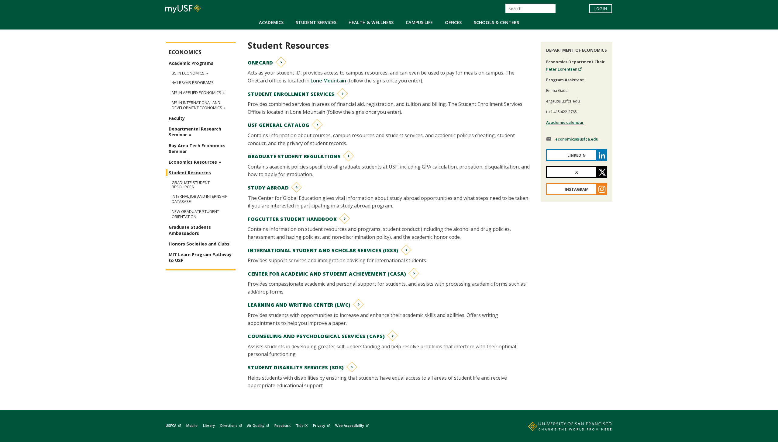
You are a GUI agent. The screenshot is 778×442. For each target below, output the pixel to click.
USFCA (171, 425)
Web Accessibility (349, 425)
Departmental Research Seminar (195, 131)
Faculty (177, 118)
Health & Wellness (371, 22)
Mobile (192, 425)
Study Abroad (268, 187)
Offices (453, 22)
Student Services (316, 22)
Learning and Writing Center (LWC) (299, 304)
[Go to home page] (563, 427)
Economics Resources (193, 162)
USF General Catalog (278, 125)
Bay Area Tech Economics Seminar (197, 148)
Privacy (319, 425)
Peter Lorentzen (561, 69)
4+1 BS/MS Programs (193, 82)
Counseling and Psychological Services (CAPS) (316, 336)
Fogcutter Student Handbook (292, 219)
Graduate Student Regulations (294, 156)
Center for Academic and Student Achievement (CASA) (327, 273)
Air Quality (255, 425)
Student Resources (190, 173)
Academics (271, 22)
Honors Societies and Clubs (199, 244)
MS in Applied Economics (196, 92)
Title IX (302, 425)
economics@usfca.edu (576, 139)
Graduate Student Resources (191, 184)
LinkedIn (576, 155)
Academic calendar (565, 122)
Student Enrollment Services (291, 94)
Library (209, 425)
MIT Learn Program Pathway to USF (200, 257)
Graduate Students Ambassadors (190, 230)
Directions (228, 425)
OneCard (260, 62)
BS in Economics (188, 73)
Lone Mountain (328, 80)
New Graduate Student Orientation (195, 214)
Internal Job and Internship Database (200, 199)
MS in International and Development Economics (197, 105)
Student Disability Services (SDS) (296, 367)
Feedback (282, 425)
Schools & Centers (496, 22)
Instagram (577, 189)
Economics (185, 52)
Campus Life (419, 22)
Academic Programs (191, 63)
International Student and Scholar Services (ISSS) (323, 250)
